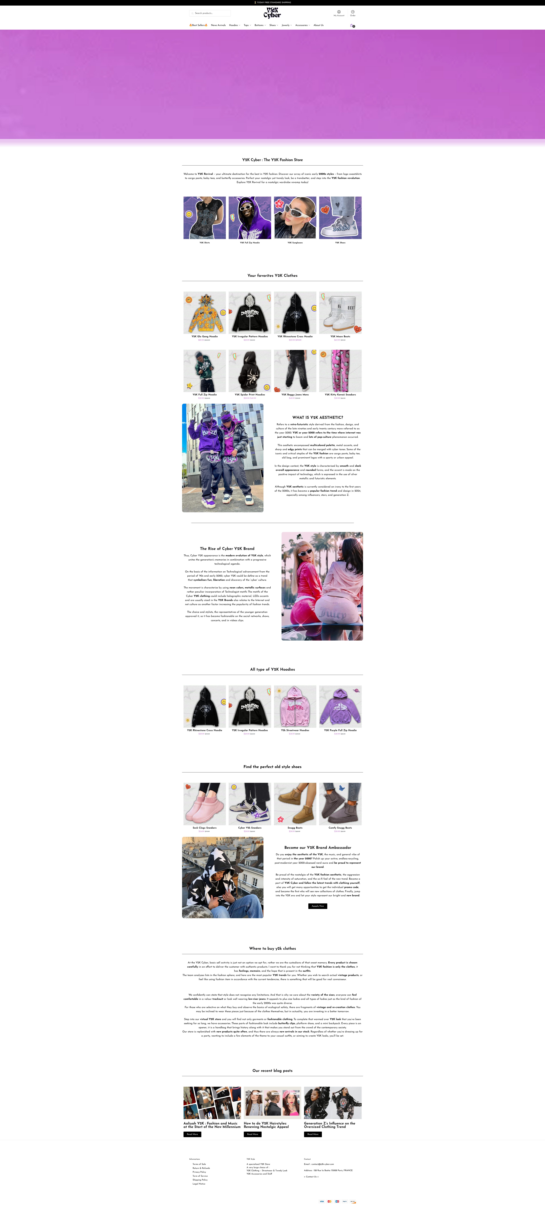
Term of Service (200, 1176)
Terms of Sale (199, 1164)
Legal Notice (199, 1184)
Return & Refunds (201, 1168)
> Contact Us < (311, 1177)
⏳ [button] (255, 3)
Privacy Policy (199, 1172)
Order (352, 16)
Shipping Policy (200, 1180)
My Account (339, 16)
